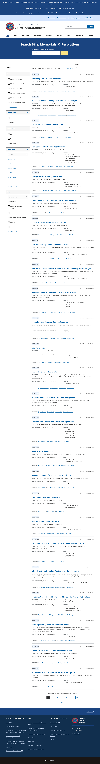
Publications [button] (79, 35)
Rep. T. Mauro (41, 561)
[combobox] (84, 68)
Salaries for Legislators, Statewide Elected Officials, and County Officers (15, 742)
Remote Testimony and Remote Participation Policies (36, 729)
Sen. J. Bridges (58, 166)
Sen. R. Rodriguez (61, 338)
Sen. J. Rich (66, 441)
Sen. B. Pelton (70, 338)
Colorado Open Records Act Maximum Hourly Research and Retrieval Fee (16, 731)
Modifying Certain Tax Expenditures (47, 78)
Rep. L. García (50, 412)
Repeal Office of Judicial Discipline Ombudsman (52, 650)
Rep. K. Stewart (50, 533)
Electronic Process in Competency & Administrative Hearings (58, 543)
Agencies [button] (91, 35)
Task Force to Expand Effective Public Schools (51, 244)
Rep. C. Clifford (51, 511)
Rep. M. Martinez (68, 259)
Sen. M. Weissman (68, 412)
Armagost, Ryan (12, 168)
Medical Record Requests (42, 451)
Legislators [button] (25, 35)
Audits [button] (68, 35)
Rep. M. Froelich (51, 487)
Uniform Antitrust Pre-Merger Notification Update (53, 672)
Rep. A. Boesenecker (53, 91)
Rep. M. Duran (51, 338)
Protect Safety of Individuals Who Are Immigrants (53, 397)
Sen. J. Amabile (58, 137)
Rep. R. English (70, 235)
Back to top (90, 712)
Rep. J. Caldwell (42, 362)
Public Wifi (31, 741)
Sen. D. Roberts (71, 91)
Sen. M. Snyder (60, 511)
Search (91, 26)
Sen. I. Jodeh (67, 212)
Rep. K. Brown (41, 137)
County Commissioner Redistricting (47, 497)
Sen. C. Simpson (71, 115)
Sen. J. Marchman (51, 312)
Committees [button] (37, 35)
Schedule (52, 18)
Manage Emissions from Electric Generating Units (53, 475)
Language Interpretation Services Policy (37, 723)
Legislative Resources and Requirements (13, 737)
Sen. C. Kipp (71, 465)
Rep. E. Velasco (42, 412)
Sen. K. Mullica (42, 312)
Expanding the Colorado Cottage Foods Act (50, 322)
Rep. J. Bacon (41, 212)
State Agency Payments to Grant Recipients (50, 624)
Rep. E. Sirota (50, 137)
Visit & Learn (62, 18)
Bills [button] (7, 35)
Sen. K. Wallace (60, 640)
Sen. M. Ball (63, 91)
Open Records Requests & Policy (36, 734)
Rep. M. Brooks (54, 388)
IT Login (52, 739)
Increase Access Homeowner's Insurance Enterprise (54, 292)
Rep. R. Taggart (50, 282)
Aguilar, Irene (11, 159)
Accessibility (9, 723)
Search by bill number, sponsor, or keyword (43, 49)
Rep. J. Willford (42, 487)
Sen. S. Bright (51, 259)
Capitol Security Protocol (12, 726)
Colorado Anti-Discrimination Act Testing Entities (53, 421)
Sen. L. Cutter (71, 487)
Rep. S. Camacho (52, 465)
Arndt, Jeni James (12, 173)
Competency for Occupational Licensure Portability (54, 200)
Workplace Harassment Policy (36, 749)
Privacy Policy (31, 738)
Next (62, 702)
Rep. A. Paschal (42, 511)
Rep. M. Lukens (61, 235)
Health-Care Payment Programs (45, 521)
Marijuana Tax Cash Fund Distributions (48, 147)
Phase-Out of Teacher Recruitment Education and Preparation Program (62, 268)
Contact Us (77, 734)
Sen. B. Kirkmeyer (68, 137)
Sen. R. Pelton (66, 362)
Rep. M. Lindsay (42, 640)
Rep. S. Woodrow (42, 91)
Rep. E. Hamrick (52, 115)
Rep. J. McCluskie (42, 115)
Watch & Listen (89, 18)
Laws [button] (15, 35)
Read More (71, 8)
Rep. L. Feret (51, 362)
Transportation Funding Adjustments (47, 176)
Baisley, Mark (11, 182)
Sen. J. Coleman (62, 115)
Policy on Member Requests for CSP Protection (59, 735)
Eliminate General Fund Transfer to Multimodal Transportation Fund (61, 597)
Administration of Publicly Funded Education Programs (55, 571)
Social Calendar (54, 726)
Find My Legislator (75, 18)
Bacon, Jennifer (12, 177)
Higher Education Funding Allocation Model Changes (54, 101)
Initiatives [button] (49, 35)
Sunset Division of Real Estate (44, 372)
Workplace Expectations (34, 745)
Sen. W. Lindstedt (62, 190)
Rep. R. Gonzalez (42, 338)
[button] (18, 74)
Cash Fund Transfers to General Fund (47, 124)
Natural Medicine (39, 348)
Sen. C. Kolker (62, 388)
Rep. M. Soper (49, 212)
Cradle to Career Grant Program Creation (49, 222)
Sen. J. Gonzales (59, 212)
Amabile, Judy (11, 163)
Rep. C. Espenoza (42, 687)
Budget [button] (59, 35)
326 (77, 697)
